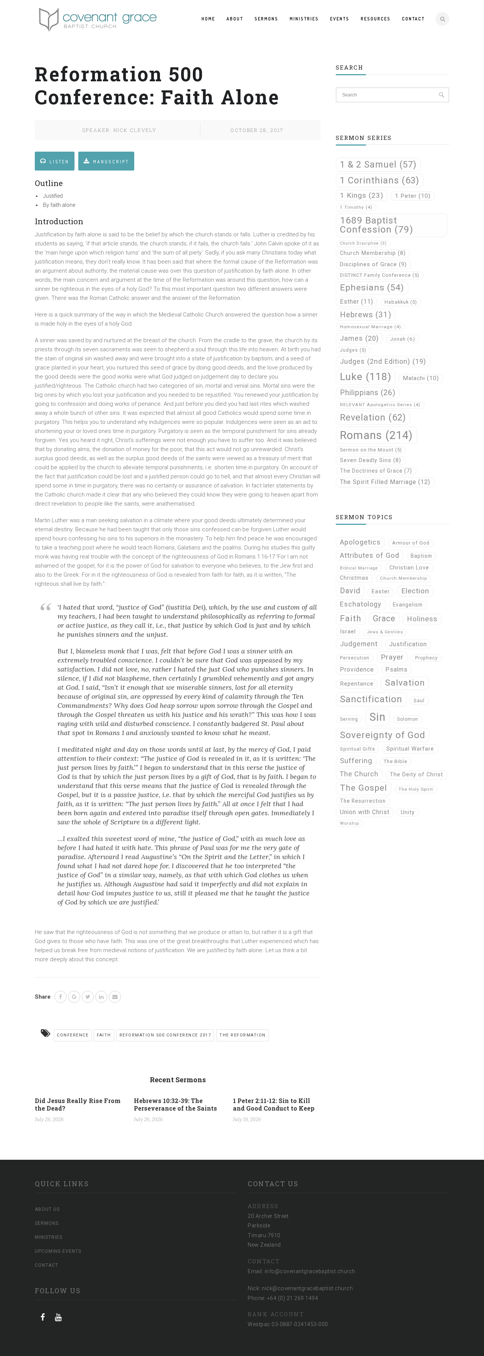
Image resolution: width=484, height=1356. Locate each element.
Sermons (266, 19)
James (359, 338)
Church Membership (373, 253)
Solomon (407, 719)
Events (339, 19)
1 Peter (413, 195)
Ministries (304, 19)
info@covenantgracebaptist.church (310, 1271)
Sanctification (371, 699)
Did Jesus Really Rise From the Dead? (78, 1104)
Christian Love (409, 568)
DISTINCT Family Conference (379, 275)
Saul (419, 700)
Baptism (421, 556)
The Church (359, 774)
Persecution (354, 658)
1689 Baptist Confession (376, 225)
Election (415, 590)
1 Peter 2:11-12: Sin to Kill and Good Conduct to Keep (274, 1104)
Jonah (402, 339)
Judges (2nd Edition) (383, 361)
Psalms (396, 669)
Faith (104, 1035)
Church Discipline (363, 243)
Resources (376, 19)
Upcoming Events (58, 1251)
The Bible (395, 761)
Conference (72, 1035)
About (234, 19)
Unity (408, 812)
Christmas (354, 578)
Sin (377, 717)
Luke (365, 377)
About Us (47, 1209)
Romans (376, 435)
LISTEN (59, 161)
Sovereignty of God (382, 734)
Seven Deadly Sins (370, 460)
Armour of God (411, 543)
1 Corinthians (379, 180)
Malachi (421, 378)
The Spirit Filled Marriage (385, 482)
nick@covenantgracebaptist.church (307, 1288)
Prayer (392, 657)
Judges (353, 350)
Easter (381, 591)
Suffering (356, 761)
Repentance (357, 683)
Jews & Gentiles (385, 632)
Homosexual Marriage (370, 326)
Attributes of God (369, 555)
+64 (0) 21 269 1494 (292, 1298)
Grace (384, 618)
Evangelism (408, 605)
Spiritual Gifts (357, 749)
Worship (349, 823)
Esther (356, 301)
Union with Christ (364, 812)
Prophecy (426, 658)
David (350, 590)
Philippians (368, 392)
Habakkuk (401, 302)
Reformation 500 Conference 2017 (165, 1035)
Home (208, 19)
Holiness (422, 619)
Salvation (405, 683)
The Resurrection (363, 801)
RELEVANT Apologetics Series (380, 404)
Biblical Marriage (359, 568)
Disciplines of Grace (373, 264)
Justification (408, 644)
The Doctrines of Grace (376, 471)
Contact (413, 19)
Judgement (359, 644)
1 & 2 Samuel (378, 164)
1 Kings (361, 195)
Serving (349, 719)
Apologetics (360, 542)
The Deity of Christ (416, 774)
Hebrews (365, 314)
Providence (357, 669)
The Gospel (363, 788)
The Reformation (242, 1035)
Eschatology (361, 604)
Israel (348, 631)
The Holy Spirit (416, 789)
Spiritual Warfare (410, 748)
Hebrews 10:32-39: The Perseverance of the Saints (175, 1104)
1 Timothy (356, 207)
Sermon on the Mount (371, 450)
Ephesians (372, 287)
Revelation (373, 417)
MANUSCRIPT (111, 161)
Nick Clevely (135, 130)
